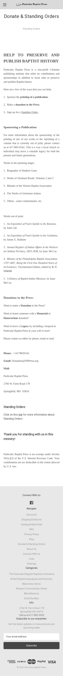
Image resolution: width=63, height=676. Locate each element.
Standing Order (29, 112)
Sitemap (31, 563)
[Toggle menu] (4, 4)
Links (31, 558)
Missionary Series (31, 583)
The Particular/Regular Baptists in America (31, 574)
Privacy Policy (31, 534)
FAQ (31, 529)
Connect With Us (31, 554)
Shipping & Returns (32, 519)
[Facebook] (31, 503)
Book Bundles (31, 598)
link (20, 414)
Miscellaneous (31, 593)
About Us (31, 549)
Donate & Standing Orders (31, 544)
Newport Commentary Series (31, 588)
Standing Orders (31, 28)
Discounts (31, 514)
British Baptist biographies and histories (31, 579)
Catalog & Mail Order (31, 524)
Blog (31, 539)
